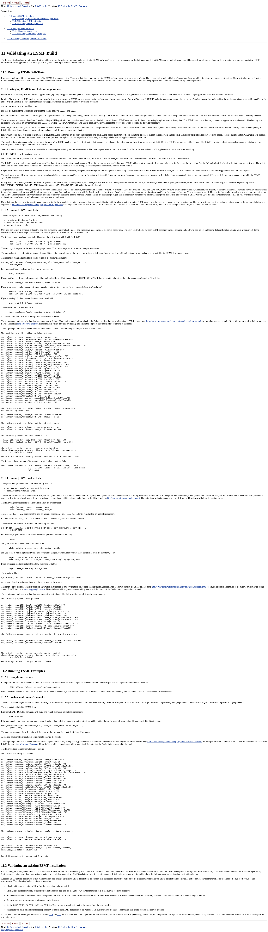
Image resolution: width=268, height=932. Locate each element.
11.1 (51, 914)
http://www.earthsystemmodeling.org (123, 498)
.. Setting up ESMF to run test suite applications (35, 18)
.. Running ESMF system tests (27, 23)
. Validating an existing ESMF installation (26, 38)
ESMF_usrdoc (41, 6)
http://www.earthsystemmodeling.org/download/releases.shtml (173, 321)
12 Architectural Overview (18, 6)
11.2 (59, 914)
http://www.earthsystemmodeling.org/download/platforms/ (37, 204)
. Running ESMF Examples (20, 28)
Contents (82, 6)
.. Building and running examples (29, 33)
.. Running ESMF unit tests (26, 21)
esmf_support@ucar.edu (28, 324)
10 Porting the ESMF (67, 6)
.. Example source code (24, 31)
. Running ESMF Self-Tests (20, 16)
